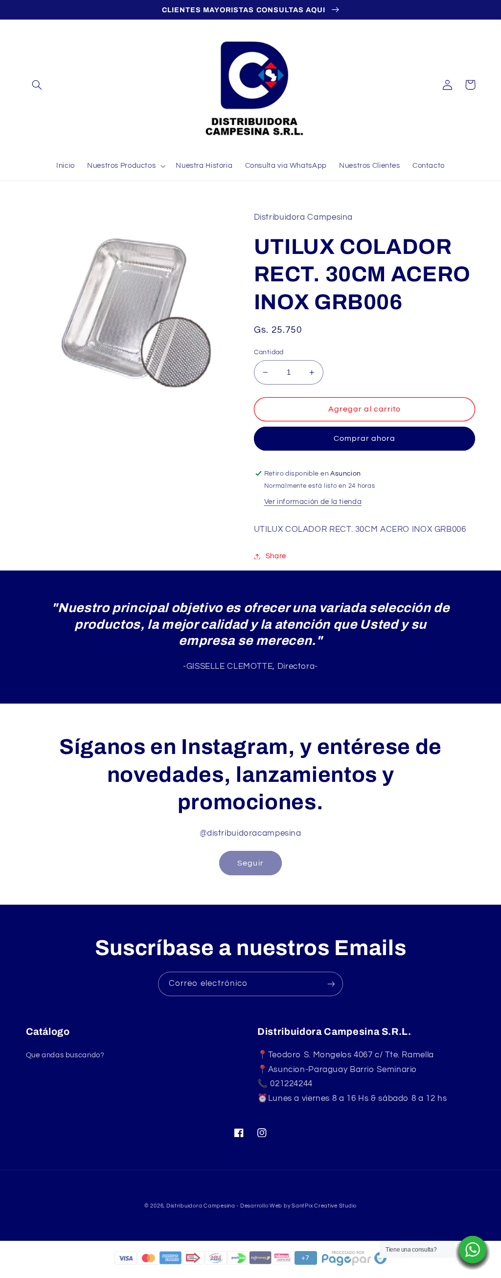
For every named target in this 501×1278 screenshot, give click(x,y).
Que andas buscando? (65, 1055)
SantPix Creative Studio (324, 1206)
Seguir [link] (250, 863)
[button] (37, 84)
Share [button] (276, 556)
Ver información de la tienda (313, 501)
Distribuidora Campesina (200, 1206)
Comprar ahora (365, 438)
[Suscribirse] (331, 984)
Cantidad (269, 352)
